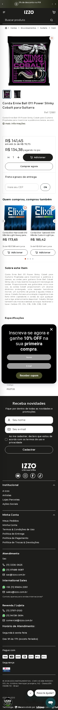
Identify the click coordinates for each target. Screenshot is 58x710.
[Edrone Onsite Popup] (29, 355)
